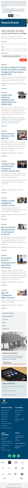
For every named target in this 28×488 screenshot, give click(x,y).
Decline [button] (17, 15)
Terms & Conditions (5, 450)
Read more (4, 88)
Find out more (7, 362)
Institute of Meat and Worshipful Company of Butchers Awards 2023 (10, 167)
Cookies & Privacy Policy (6, 443)
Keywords (4, 41)
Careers (17, 117)
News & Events (4, 414)
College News (11, 83)
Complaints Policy (5, 445)
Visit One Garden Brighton (19, 447)
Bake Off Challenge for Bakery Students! (8, 295)
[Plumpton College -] (4, 401)
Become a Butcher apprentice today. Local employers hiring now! (8, 230)
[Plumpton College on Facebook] (14, 455)
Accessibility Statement (6, 441)
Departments (4, 53)
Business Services (5, 410)
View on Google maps (20, 443)
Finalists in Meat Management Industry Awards (8, 203)
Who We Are (4, 425)
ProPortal (17, 412)
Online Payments (19, 410)
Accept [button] (10, 15)
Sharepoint (17, 414)
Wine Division (15, 122)
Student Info (4, 419)
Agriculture (11, 214)
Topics (3, 47)
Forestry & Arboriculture (8, 121)
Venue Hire (3, 421)
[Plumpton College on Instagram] (18, 455)
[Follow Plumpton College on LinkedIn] (9, 455)
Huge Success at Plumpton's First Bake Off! (7, 136)
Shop (16, 417)
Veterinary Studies (6, 122)
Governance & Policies (6, 427)
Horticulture (18, 121)
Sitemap (3, 447)
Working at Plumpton (6, 423)
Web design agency (11, 487)
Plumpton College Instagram (9, 394)
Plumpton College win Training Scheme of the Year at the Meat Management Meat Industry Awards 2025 (13, 70)
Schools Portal (4, 417)
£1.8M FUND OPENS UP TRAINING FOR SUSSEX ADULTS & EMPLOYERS (9, 100)
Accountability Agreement (4, 438)
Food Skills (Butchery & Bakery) (17, 119)
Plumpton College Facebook (9, 390)
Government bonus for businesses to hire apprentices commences (8, 262)
